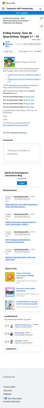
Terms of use (7, 390)
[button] (40, 8)
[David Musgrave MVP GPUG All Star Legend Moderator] (4, 44)
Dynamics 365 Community (20, 8)
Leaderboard (11, 349)
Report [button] (39, 51)
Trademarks (7, 394)
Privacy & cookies (9, 387)
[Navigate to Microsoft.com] (9, 3)
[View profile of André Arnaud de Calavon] (11, 326)
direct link (30, 97)
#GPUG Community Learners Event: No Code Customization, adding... (20, 223)
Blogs (22, 18)
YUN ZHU (18, 340)
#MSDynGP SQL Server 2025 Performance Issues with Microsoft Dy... (21, 205)
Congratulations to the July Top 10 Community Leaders (27, 303)
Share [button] (31, 51)
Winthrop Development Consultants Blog (15, 21)
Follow (22, 183)
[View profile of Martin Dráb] (11, 334)
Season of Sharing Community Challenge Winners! (25, 275)
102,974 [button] (25, 340)
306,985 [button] (36, 324)
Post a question (22, 13)
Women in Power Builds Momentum (25, 289)
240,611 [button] (28, 332)
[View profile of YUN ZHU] (11, 342)
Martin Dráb (19, 332)
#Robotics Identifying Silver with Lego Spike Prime (20, 258)
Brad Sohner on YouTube (18, 85)
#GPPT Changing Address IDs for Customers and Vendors (18, 241)
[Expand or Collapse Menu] (3, 8)
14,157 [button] (19, 44)
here (25, 132)
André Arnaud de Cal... (23, 324)
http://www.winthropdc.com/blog (15, 125)
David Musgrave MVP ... (9, 44)
